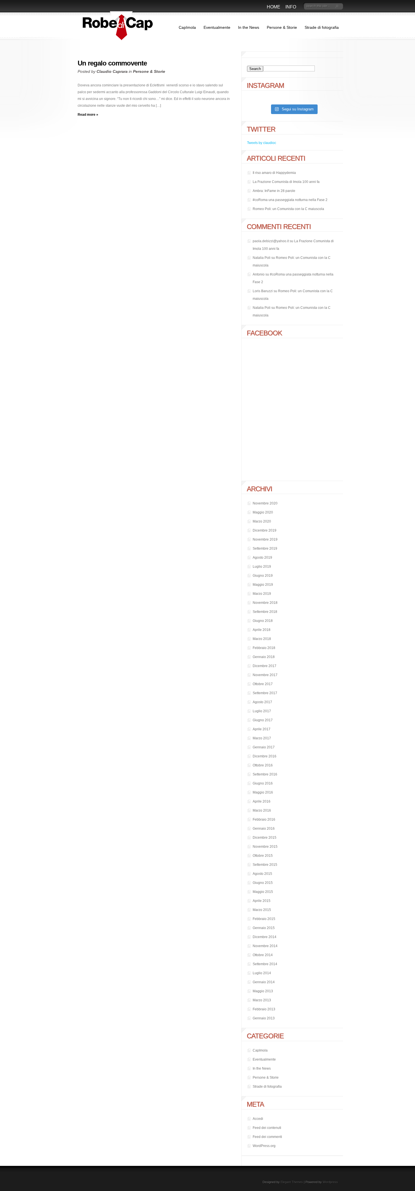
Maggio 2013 (263, 991)
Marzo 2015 (262, 910)
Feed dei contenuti (267, 1128)
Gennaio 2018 (264, 657)
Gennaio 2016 (264, 829)
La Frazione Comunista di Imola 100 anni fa (286, 182)
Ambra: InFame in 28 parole (274, 191)
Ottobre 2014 (263, 955)
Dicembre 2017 (264, 666)
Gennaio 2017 (264, 747)
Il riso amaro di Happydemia (274, 173)
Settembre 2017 (265, 693)
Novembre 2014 (265, 946)
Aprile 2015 (261, 901)
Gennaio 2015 (264, 928)
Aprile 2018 (261, 630)
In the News (248, 27)
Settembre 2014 (265, 964)
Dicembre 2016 (264, 756)
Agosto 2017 (262, 702)
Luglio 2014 (262, 973)
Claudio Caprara (112, 71)
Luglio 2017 (262, 711)
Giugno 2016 (263, 783)
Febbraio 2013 (264, 1009)
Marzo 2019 (262, 594)
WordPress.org (264, 1146)
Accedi (258, 1119)
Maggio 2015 (263, 892)
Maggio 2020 (263, 512)
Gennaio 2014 (264, 982)
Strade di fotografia (322, 27)
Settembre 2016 (265, 774)
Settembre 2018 (265, 612)
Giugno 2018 (263, 621)
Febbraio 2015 (264, 919)
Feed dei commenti (267, 1137)
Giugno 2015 (263, 883)
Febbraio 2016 (264, 819)
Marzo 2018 (262, 639)
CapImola (187, 27)
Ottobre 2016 (263, 765)
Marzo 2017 (262, 738)
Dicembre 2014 (264, 937)
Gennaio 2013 (264, 1018)
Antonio (259, 274)
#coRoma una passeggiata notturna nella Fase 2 (290, 200)
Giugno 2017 (263, 720)
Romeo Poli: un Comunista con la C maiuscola (288, 209)
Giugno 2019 (263, 576)
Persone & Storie (282, 27)
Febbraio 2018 (264, 648)
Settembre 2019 (265, 548)
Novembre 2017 (265, 675)
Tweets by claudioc (261, 143)
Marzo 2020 (262, 521)
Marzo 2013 (262, 1000)
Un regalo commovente (112, 63)
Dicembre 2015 (264, 838)
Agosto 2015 (262, 874)
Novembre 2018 (265, 603)
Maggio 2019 (263, 585)
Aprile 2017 (261, 729)
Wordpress (330, 1182)
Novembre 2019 (265, 539)
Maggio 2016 (263, 792)
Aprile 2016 (261, 801)
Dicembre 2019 (264, 530)
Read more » (88, 115)
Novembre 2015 (265, 847)
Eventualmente (217, 27)
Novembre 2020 (265, 503)
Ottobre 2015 (263, 856)
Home (273, 7)
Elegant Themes (292, 1182)
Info (290, 7)
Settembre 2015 (265, 865)
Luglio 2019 (262, 567)
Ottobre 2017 (263, 684)
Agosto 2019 (262, 558)
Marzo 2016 (262, 810)
